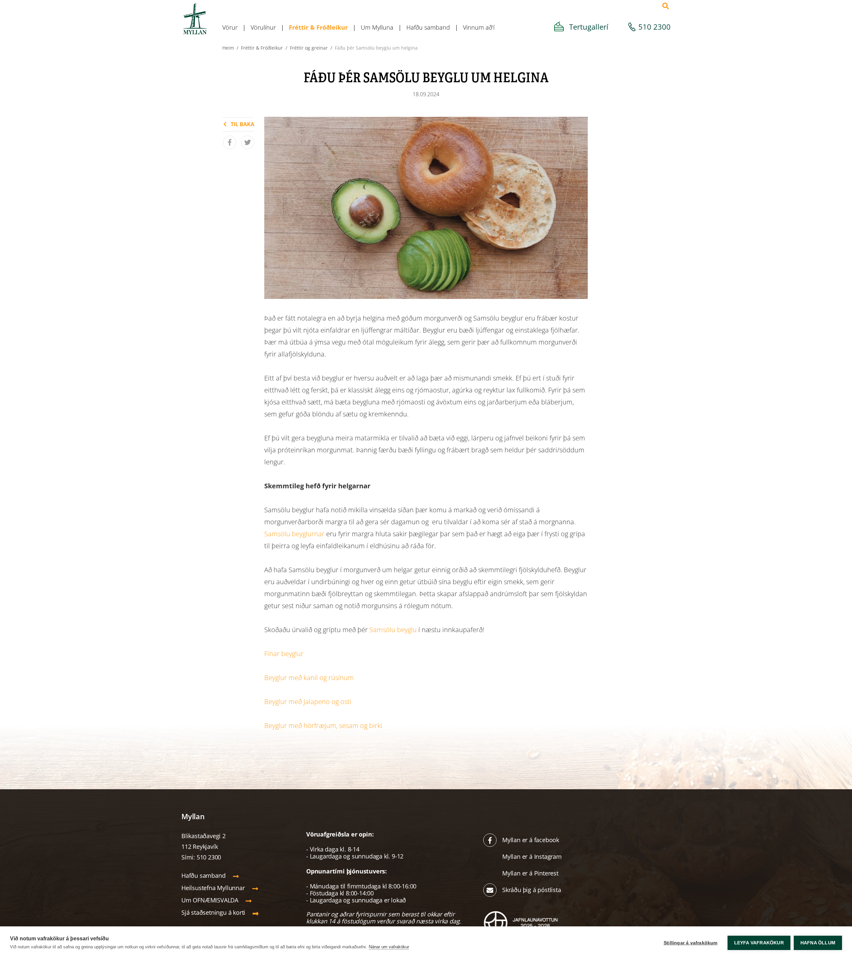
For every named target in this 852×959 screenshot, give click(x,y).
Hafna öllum (817, 942)
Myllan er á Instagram (532, 856)
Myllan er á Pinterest (531, 873)
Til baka (242, 124)
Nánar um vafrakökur (389, 946)
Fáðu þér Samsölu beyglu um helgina (376, 48)
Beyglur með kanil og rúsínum (309, 677)
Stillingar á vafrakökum (691, 942)
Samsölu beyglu (393, 629)
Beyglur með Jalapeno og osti (307, 701)
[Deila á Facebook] (229, 142)
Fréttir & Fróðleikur (262, 48)
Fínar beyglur (284, 653)
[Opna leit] (665, 6)
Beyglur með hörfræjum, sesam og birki (323, 725)
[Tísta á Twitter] (247, 142)
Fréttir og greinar (309, 48)
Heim (228, 48)
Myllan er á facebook (530, 840)
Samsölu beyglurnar (294, 533)
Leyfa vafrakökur (759, 942)
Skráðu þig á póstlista (531, 890)
